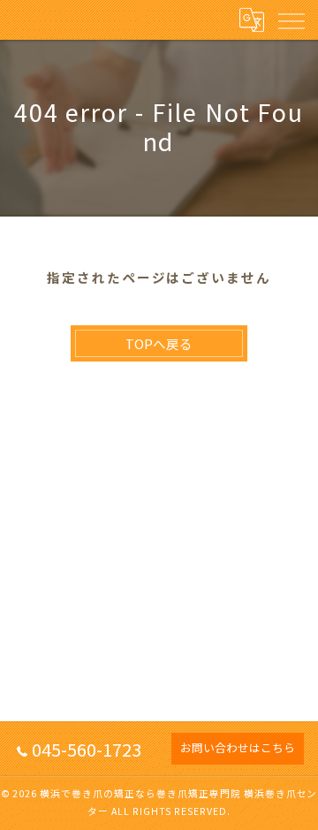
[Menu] (290, 19)
